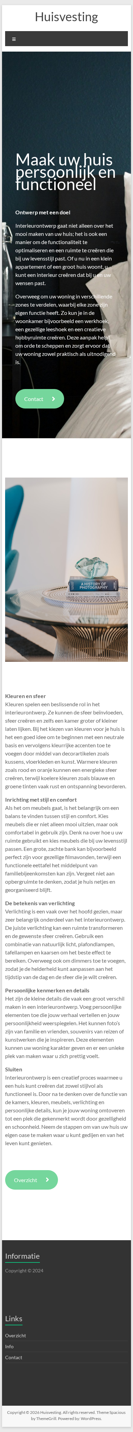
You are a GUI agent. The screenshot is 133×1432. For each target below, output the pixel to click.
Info (9, 1346)
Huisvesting (66, 16)
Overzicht (25, 1180)
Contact (33, 399)
